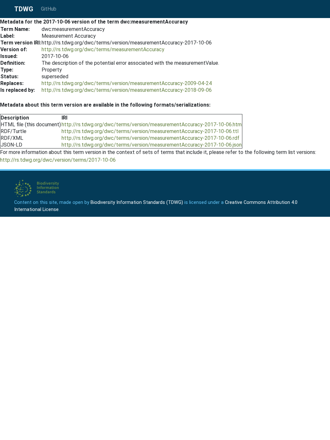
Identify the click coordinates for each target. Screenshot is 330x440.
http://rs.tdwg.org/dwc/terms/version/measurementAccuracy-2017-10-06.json (152, 145)
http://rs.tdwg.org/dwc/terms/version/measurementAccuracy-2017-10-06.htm (152, 124)
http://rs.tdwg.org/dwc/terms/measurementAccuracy (103, 49)
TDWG (23, 9)
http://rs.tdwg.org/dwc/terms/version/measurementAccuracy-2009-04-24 (127, 83)
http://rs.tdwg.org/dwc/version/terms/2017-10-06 (58, 160)
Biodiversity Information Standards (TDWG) (137, 202)
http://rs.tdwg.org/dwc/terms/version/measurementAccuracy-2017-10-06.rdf (150, 138)
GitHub (48, 9)
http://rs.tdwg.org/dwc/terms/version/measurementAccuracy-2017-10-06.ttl (150, 131)
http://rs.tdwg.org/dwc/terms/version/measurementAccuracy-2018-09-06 (127, 90)
